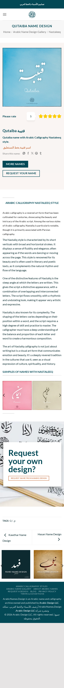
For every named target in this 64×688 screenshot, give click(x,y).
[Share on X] (32, 153)
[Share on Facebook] (28, 153)
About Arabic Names (45, 589)
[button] (5, 14)
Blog (33, 591)
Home (6, 31)
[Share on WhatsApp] (24, 153)
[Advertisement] (32, 655)
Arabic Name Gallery (18, 589)
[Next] (60, 395)
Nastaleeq (55, 31)
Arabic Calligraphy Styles (31, 586)
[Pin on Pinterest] (36, 153)
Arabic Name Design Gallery (29, 31)
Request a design (18, 591)
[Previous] (4, 395)
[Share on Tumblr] (40, 153)
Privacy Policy (47, 591)
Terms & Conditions (32, 593)
